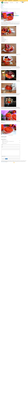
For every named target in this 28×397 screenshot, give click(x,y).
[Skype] (17, 15)
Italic (2, 149)
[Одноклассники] (12, 15)
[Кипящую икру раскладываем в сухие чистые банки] (8, 106)
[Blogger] (14, 15)
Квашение (2, 5)
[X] (13, 15)
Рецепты (6, 0)
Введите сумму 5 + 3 (4, 156)
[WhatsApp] (16, 15)
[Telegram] (18, 15)
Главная (3, 0)
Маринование (2, 4)
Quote (5, 149)
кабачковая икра (10, 121)
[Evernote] (15, 15)
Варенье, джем (2, 7)
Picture (7, 149)
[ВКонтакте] (11, 15)
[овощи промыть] (8, 53)
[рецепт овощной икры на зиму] (8, 134)
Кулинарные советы (15, 0)
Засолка (2, 6)
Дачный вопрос (10, 0)
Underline (3, 149)
